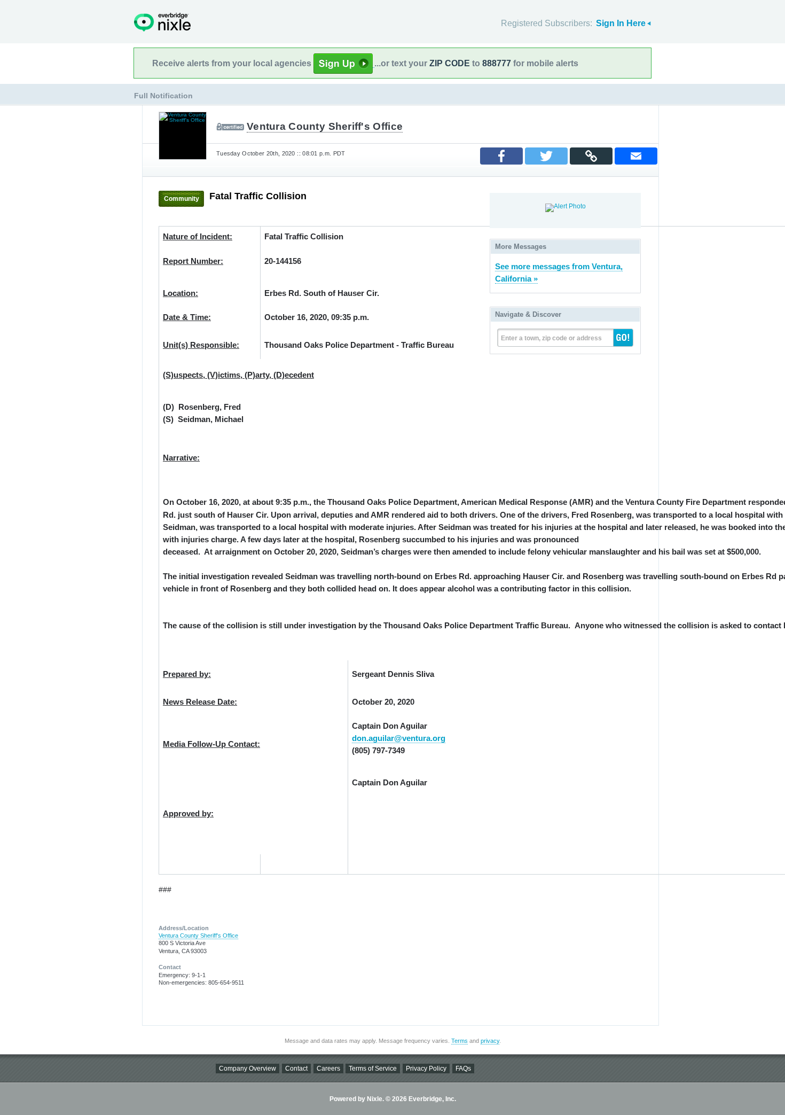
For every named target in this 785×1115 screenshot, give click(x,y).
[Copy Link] (591, 156)
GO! (623, 338)
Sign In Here (621, 23)
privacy (490, 1041)
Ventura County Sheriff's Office (325, 126)
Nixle (162, 22)
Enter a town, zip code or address (551, 338)
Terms (459, 1041)
